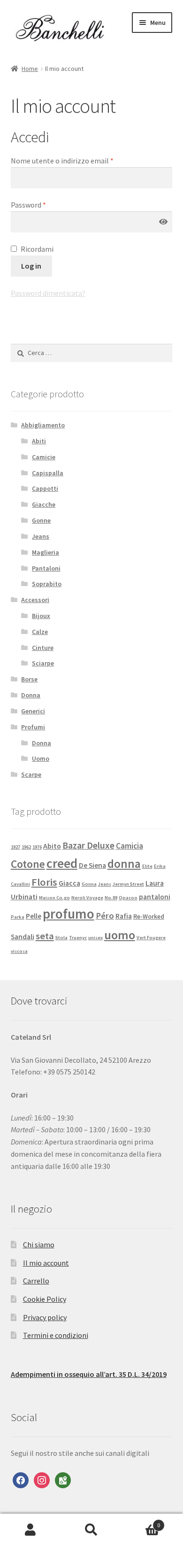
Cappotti (45, 488)
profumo (68, 913)
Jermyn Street (128, 884)
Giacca (69, 883)
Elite (147, 866)
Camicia (129, 846)
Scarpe (31, 774)
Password (28, 204)
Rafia (123, 916)
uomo (119, 935)
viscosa (19, 951)
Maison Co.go (54, 898)
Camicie (43, 457)
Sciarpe (43, 663)
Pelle (33, 916)
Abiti (39, 441)
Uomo (40, 758)
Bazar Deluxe (88, 845)
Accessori (35, 599)
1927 (15, 847)
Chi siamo (38, 1244)
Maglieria (45, 552)
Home (30, 68)
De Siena (92, 865)
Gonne (41, 520)
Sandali (22, 936)
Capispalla (47, 473)
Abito (52, 846)
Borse (29, 679)
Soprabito (46, 584)
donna (124, 863)
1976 (37, 847)
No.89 (111, 898)
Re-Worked (148, 916)
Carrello (36, 1280)
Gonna (89, 884)
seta (45, 936)
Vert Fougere (151, 938)
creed (61, 863)
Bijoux (41, 615)
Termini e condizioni (55, 1335)
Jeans (40, 536)
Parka (17, 917)
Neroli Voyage (87, 898)
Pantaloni (46, 568)
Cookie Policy (44, 1299)
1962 (26, 847)
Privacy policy (45, 1317)
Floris (44, 882)
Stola (61, 938)
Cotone (28, 864)
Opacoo (128, 898)
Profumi (33, 727)
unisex (95, 938)
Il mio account (46, 1263)
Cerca (91, 1530)
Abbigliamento (43, 425)
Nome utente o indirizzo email (62, 160)
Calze (40, 631)
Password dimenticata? (48, 293)
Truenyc (78, 938)
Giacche (43, 504)
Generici (33, 711)
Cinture (42, 647)
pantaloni (154, 896)
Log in (31, 266)
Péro (105, 915)
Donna (30, 695)
